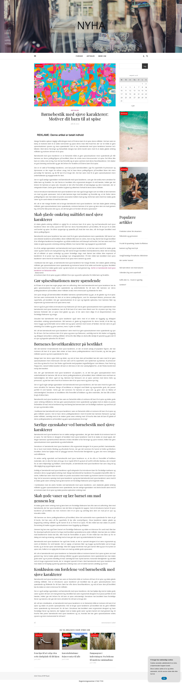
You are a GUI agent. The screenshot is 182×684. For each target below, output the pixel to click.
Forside (79, 56)
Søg (145, 66)
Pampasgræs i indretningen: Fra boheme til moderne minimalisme (102, 656)
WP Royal (46, 676)
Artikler (91, 56)
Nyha (91, 25)
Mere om (102, 56)
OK (164, 678)
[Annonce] (47, 649)
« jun (132, 106)
